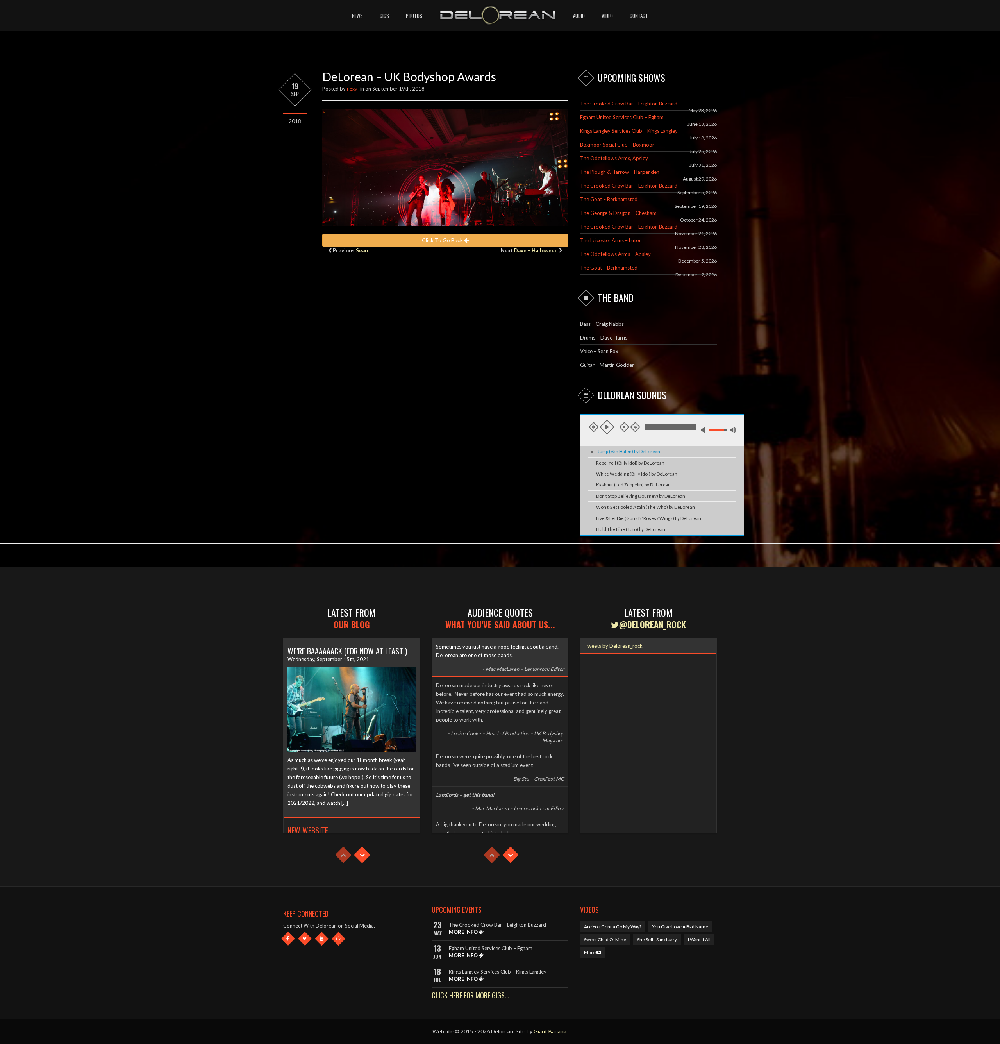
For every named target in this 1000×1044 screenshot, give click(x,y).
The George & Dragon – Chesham (618, 213)
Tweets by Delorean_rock (613, 646)
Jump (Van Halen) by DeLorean (629, 451)
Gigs (384, 16)
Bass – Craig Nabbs (602, 324)
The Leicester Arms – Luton (611, 240)
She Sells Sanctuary (657, 939)
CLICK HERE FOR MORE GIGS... (470, 995)
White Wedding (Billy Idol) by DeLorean (636, 473)
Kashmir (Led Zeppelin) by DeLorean (633, 484)
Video (607, 16)
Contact (639, 16)
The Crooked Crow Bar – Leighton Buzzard (628, 103)
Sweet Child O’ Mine (605, 939)
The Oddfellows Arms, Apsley (614, 158)
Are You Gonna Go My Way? (612, 927)
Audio (579, 16)
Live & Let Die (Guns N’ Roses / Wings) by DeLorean (648, 518)
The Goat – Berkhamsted (609, 199)
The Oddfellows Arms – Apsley (615, 254)
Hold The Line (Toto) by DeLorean (630, 529)
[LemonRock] (338, 939)
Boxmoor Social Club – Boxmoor (617, 144)
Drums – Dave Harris (603, 337)
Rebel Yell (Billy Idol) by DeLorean (630, 462)
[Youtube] (322, 939)
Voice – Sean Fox (599, 351)
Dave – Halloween (536, 250)
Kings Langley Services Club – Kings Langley (629, 131)
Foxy (352, 89)
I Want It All (699, 939)
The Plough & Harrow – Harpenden (619, 172)
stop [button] (624, 427)
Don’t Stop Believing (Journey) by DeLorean (640, 496)
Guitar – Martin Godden (607, 365)
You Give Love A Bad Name (680, 927)
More (590, 952)
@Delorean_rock (652, 624)
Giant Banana (550, 1031)
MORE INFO (464, 932)
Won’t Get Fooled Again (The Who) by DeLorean (645, 506)
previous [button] (593, 427)
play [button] (607, 427)
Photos (414, 16)
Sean (362, 250)
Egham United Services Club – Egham (622, 117)
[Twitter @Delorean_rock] (305, 939)
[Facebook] (288, 939)
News (357, 16)
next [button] (635, 427)
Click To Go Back (443, 240)
